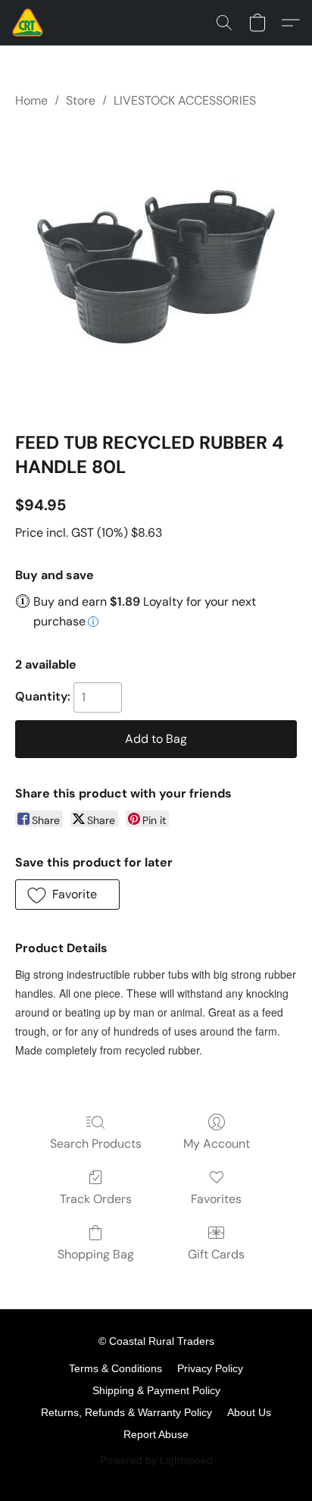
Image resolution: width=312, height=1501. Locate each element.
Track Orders (96, 1199)
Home (31, 100)
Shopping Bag (96, 1254)
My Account (216, 1144)
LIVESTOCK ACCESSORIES (185, 100)
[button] (28, 22)
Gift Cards (216, 1254)
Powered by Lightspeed (156, 1460)
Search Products (96, 1144)
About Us (249, 1412)
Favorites (216, 1199)
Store (80, 100)
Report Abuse (156, 1434)
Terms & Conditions (115, 1368)
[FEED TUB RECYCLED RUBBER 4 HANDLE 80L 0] (156, 267)
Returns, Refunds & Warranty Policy (126, 1412)
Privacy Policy (210, 1368)
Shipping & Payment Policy (156, 1390)
